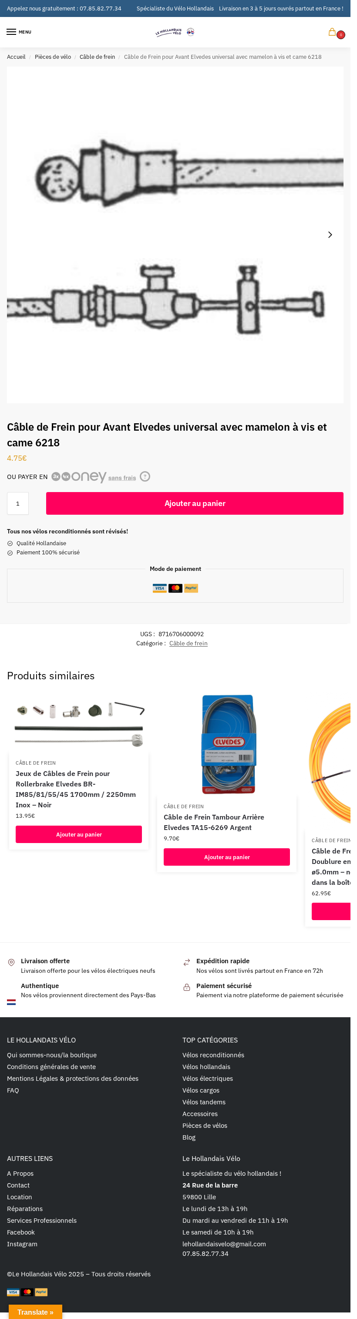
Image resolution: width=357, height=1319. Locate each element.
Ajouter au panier (195, 503)
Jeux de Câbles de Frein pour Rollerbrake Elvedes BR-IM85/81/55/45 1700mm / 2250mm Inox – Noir (76, 789)
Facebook (21, 1232)
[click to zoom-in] (175, 235)
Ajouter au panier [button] (79, 834)
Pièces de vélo (53, 57)
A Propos (20, 1173)
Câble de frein (97, 57)
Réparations (25, 1208)
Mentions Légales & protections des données (72, 1078)
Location (19, 1197)
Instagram (22, 1244)
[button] (334, 32)
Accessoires (200, 1114)
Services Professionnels (42, 1220)
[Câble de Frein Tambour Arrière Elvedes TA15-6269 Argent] (226, 744)
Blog (188, 1137)
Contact (18, 1185)
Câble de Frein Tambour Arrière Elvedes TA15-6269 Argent (214, 822)
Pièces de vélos (204, 1125)
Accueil (16, 57)
